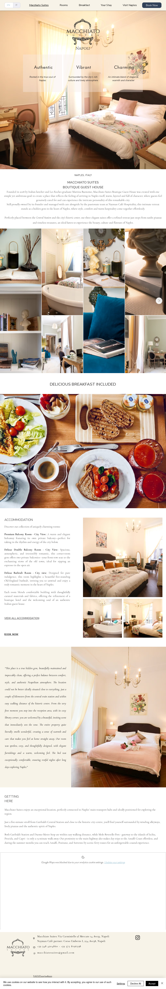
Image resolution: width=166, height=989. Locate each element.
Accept (151, 983)
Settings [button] (121, 983)
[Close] (162, 983)
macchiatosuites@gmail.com (55, 952)
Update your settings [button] (114, 862)
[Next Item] (159, 300)
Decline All (135, 983)
